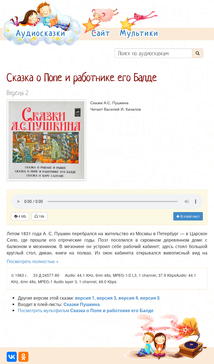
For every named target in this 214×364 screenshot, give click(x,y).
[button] (100, 23)
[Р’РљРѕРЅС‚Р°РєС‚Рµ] (12, 357)
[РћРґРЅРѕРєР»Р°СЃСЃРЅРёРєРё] (23, 357)
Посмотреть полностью (31, 261)
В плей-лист (190, 216)
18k (41, 216)
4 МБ (22, 216)
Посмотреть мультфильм (86, 310)
